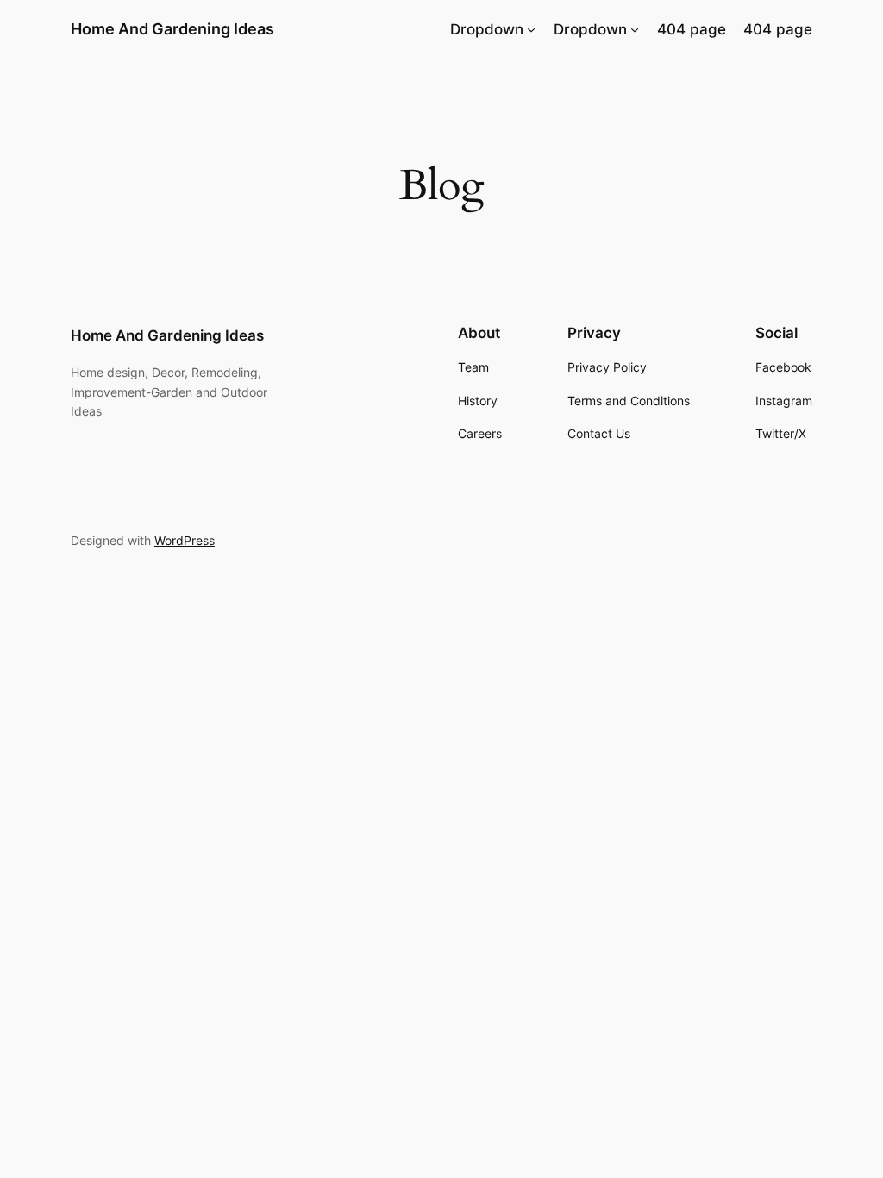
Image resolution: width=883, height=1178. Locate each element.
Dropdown (486, 29)
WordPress (184, 540)
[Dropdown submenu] (531, 29)
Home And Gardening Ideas (172, 29)
